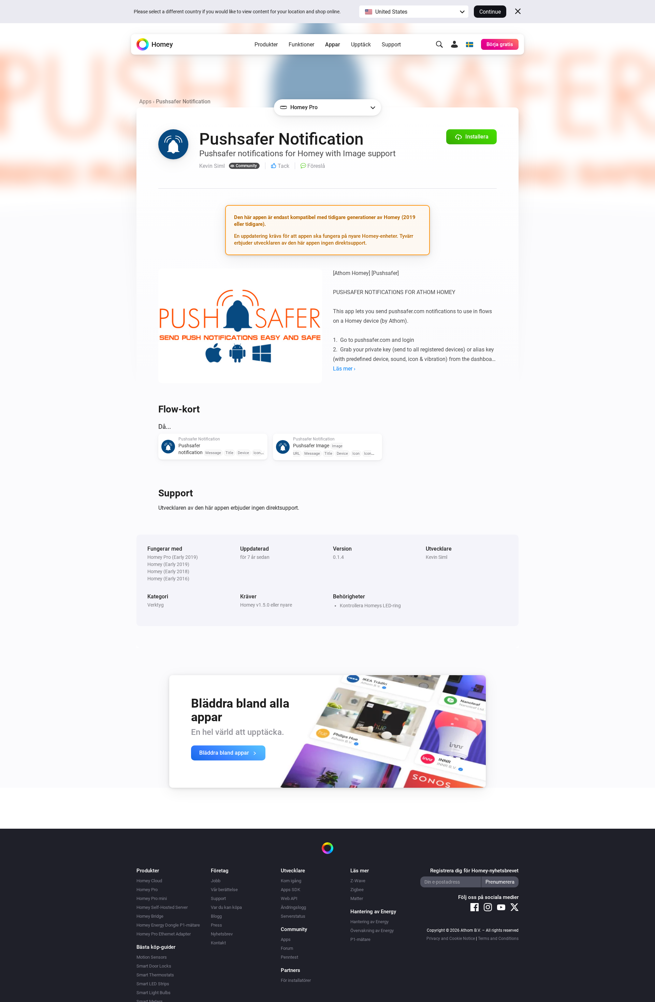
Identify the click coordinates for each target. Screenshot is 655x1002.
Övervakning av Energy (372, 930)
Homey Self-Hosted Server (162, 907)
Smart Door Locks (153, 966)
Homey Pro (147, 889)
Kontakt (218, 942)
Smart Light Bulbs (153, 992)
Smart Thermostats (155, 974)
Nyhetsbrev (222, 933)
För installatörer (296, 980)
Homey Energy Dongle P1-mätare (168, 925)
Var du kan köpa (226, 907)
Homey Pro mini (151, 898)
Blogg (216, 916)
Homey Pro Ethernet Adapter (163, 933)
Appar (332, 44)
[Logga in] (454, 44)
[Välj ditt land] (469, 44)
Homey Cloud (149, 880)
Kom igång (291, 880)
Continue (490, 12)
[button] (413, 11)
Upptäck (361, 44)
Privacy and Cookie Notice (450, 938)
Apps (145, 101)
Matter (356, 898)
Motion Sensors (151, 957)
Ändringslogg (293, 907)
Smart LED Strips (152, 983)
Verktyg (155, 605)
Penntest (289, 957)
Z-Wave (357, 880)
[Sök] (439, 44)
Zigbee (357, 889)
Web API (289, 898)
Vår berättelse (224, 889)
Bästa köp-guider (155, 947)
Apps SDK (290, 889)
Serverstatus (293, 916)
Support (391, 44)
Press (216, 925)
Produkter (266, 44)
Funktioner (301, 44)
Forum (287, 948)
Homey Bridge (149, 916)
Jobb (215, 880)
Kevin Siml (436, 557)
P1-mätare (360, 939)
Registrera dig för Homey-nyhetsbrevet (474, 871)
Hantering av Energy (369, 921)
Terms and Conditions (498, 938)
